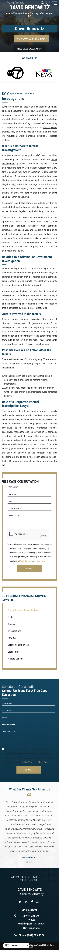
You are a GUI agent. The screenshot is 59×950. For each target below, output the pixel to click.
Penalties (12, 638)
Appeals (11, 624)
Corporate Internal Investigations (23, 610)
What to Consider (16, 658)
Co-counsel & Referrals (31, 38)
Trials (10, 617)
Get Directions (31, 928)
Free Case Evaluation (29, 48)
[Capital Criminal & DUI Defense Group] (15, 3)
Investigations (14, 631)
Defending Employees (18, 645)
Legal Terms (13, 651)
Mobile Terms (24, 561)
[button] (16, 945)
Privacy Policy (40, 561)
